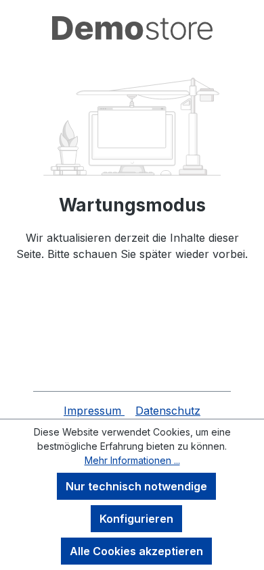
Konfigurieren (136, 518)
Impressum (94, 410)
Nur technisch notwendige (136, 486)
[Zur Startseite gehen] (132, 28)
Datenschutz (167, 410)
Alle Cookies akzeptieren (136, 551)
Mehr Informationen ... (132, 460)
